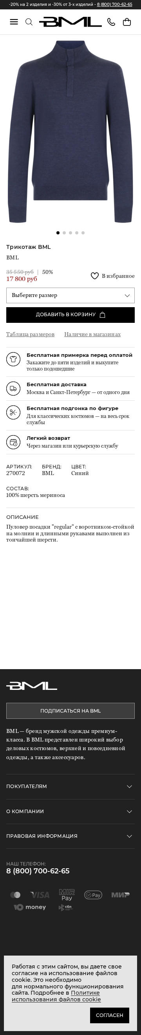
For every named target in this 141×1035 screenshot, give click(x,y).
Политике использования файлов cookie (56, 996)
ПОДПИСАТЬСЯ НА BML (70, 711)
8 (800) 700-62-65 (114, 4)
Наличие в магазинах (92, 334)
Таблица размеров (30, 334)
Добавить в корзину (66, 314)
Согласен (109, 1015)
